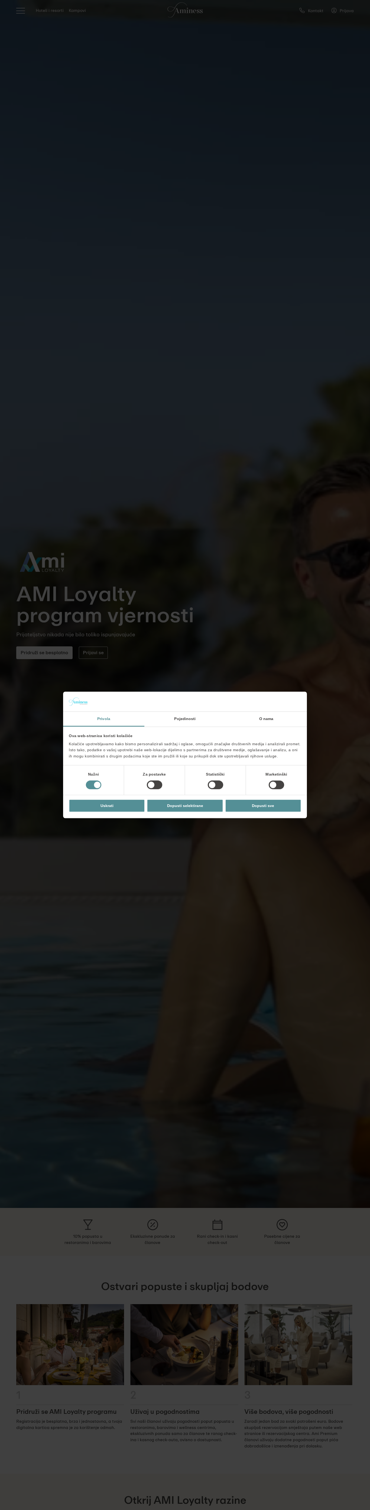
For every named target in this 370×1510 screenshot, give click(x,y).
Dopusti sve (263, 805)
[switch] (154, 784)
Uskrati (106, 805)
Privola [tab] (103, 719)
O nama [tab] (266, 719)
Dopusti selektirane (185, 805)
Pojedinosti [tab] (185, 719)
